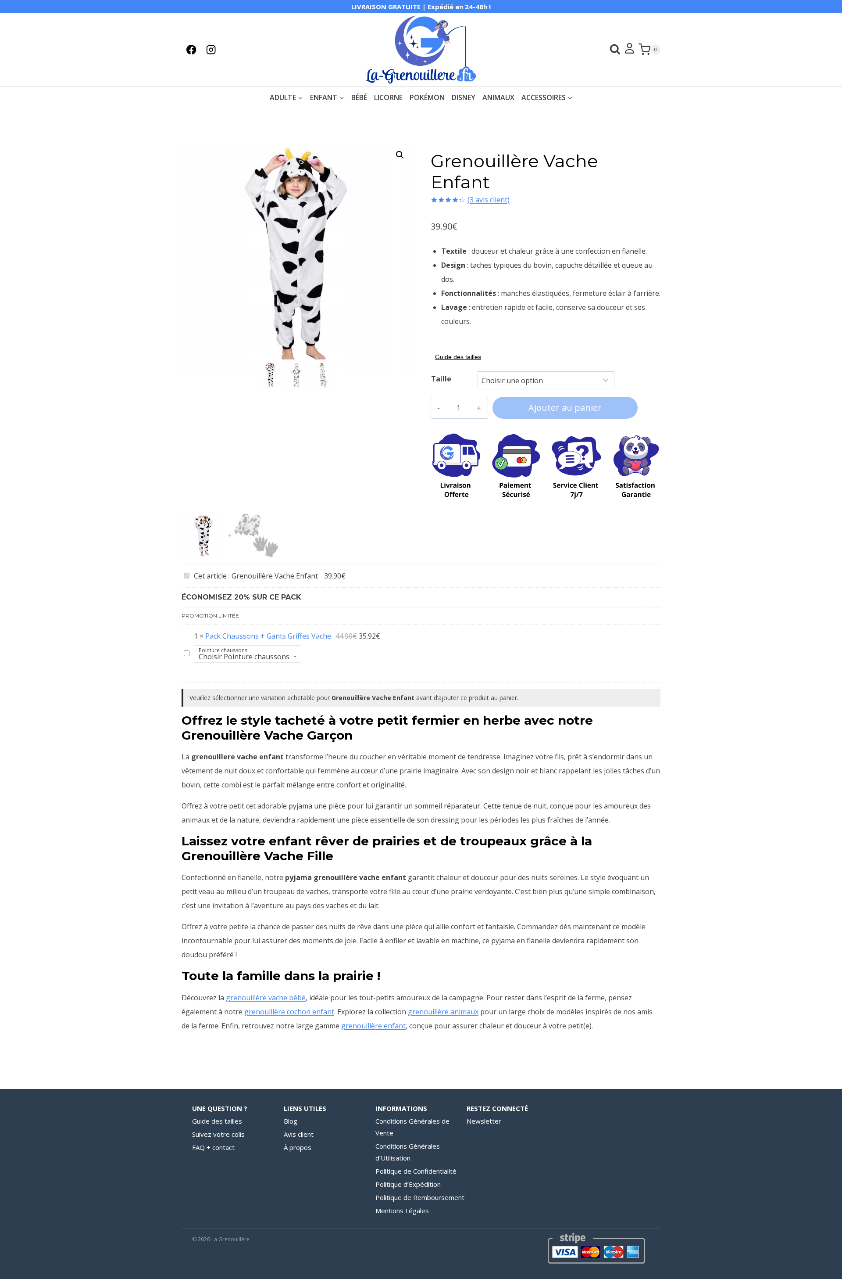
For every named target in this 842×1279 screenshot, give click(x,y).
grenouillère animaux (443, 1012)
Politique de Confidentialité (416, 1171)
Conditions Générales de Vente (412, 1127)
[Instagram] (211, 49)
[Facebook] (191, 49)
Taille (441, 379)
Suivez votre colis (218, 1134)
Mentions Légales (402, 1210)
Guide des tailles (217, 1121)
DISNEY (463, 97)
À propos (297, 1147)
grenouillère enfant (373, 1026)
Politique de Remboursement (419, 1197)
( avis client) (488, 200)
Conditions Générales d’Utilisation (407, 1152)
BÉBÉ (359, 97)
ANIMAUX (498, 97)
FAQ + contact (213, 1147)
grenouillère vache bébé (266, 997)
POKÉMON (427, 97)
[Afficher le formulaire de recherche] (611, 49)
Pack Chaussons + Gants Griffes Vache (268, 636)
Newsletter (484, 1121)
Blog (290, 1121)
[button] (400, 155)
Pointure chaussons (223, 650)
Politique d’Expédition (408, 1184)
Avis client (299, 1134)
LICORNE (388, 97)
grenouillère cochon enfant (289, 1012)
